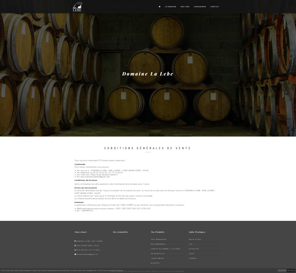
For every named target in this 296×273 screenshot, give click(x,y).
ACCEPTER (282, 270)
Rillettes (155, 263)
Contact (214, 7)
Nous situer (195, 239)
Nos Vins (185, 7)
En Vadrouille (158, 253)
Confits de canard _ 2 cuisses (165, 249)
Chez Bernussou (159, 239)
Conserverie (200, 7)
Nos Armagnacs (158, 244)
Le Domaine (170, 7)
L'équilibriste (157, 258)
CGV (191, 244)
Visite (191, 253)
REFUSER (290, 270)
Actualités (194, 249)
